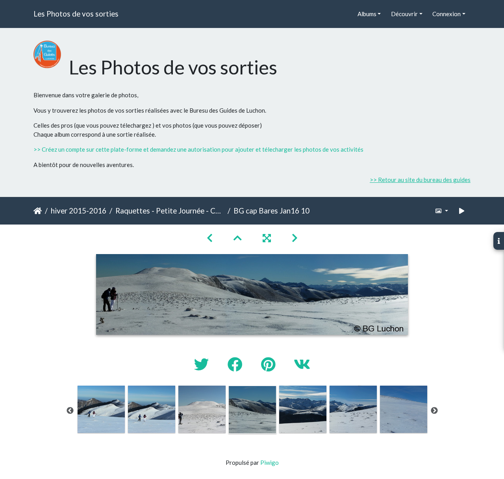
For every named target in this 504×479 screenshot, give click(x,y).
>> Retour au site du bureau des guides (420, 179)
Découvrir (404, 13)
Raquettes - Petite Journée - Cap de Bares (169, 210)
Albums (367, 13)
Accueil (37, 210)
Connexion (446, 13)
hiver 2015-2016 (78, 210)
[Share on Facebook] (236, 364)
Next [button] (434, 411)
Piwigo (269, 462)
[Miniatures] (238, 237)
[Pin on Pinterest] (269, 364)
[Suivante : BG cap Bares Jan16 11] (294, 237)
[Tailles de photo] (441, 211)
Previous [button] (70, 411)
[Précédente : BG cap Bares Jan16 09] (210, 237)
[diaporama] (462, 211)
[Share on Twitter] (203, 364)
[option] (101, 409)
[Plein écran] (267, 237)
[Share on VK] (302, 364)
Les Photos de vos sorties (76, 13)
